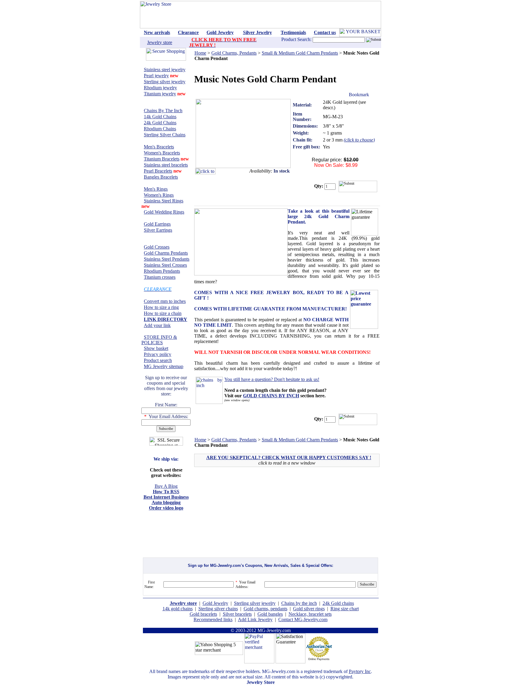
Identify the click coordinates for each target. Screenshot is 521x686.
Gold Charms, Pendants (234, 53)
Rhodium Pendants (162, 271)
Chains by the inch (299, 603)
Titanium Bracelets (161, 158)
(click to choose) (359, 139)
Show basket (156, 348)
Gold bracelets (203, 614)
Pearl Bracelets (158, 170)
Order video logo (166, 507)
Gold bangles (270, 614)
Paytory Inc (360, 671)
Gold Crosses (156, 246)
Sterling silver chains (218, 608)
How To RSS (166, 491)
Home (200, 53)
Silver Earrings (158, 230)
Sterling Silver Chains (164, 134)
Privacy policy (157, 354)
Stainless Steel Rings (163, 200)
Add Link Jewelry (255, 619)
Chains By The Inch (163, 110)
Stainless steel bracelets (166, 164)
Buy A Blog (166, 486)
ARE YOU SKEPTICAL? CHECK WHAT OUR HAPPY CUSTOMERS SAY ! (288, 457)
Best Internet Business (166, 497)
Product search (158, 360)
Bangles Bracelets (161, 176)
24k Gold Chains (160, 122)
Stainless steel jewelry (164, 69)
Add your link (157, 325)
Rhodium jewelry (160, 87)
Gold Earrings (157, 224)
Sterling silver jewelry (164, 81)
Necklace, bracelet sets (310, 614)
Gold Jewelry (215, 603)
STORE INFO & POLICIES (159, 340)
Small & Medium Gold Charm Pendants (300, 53)
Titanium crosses (159, 277)
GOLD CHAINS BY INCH (271, 395)
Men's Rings (156, 189)
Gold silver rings (309, 608)
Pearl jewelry (156, 75)
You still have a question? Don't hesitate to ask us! (271, 379)
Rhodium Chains (160, 128)
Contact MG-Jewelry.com (302, 619)
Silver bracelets (237, 614)
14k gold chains (178, 608)
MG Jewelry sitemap (163, 366)
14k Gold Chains (160, 116)
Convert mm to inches (165, 301)
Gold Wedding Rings (164, 211)
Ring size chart (344, 608)
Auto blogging (166, 502)
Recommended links (213, 619)
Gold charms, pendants (265, 608)
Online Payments (319, 659)
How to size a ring (161, 307)
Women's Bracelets (162, 152)
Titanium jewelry (160, 93)
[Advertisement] (246, 515)
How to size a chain (163, 313)
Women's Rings (159, 195)
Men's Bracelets (159, 146)
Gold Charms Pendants (166, 253)
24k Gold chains (338, 603)
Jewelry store (159, 42)
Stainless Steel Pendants (166, 259)
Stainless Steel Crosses (165, 265)
